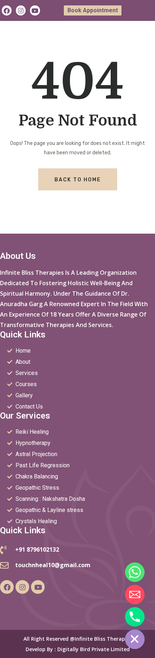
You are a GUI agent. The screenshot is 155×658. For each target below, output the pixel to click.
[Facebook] (7, 10)
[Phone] (135, 617)
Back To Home (77, 180)
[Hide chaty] (135, 639)
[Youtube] (35, 10)
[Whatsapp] (135, 572)
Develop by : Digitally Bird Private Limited (78, 649)
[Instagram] (21, 10)
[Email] (135, 594)
